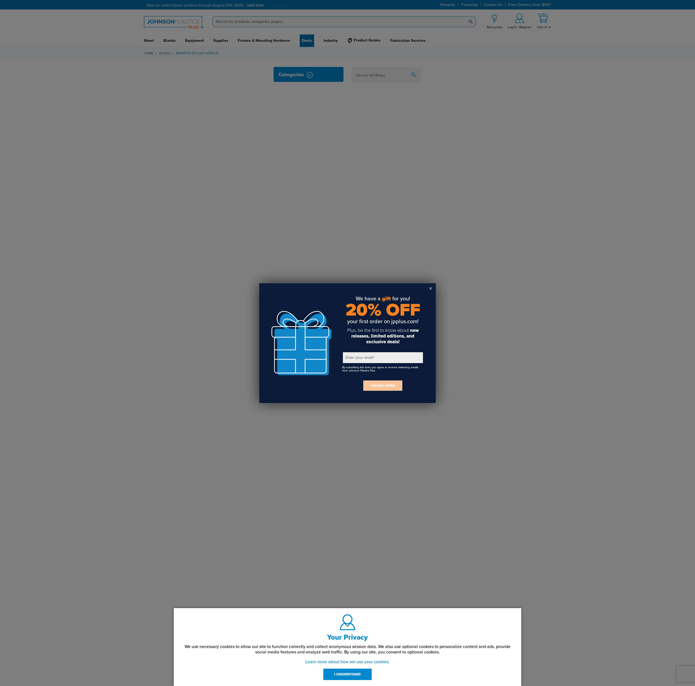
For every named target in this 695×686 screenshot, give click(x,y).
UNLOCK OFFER (383, 386)
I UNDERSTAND (347, 674)
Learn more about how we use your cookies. (347, 662)
